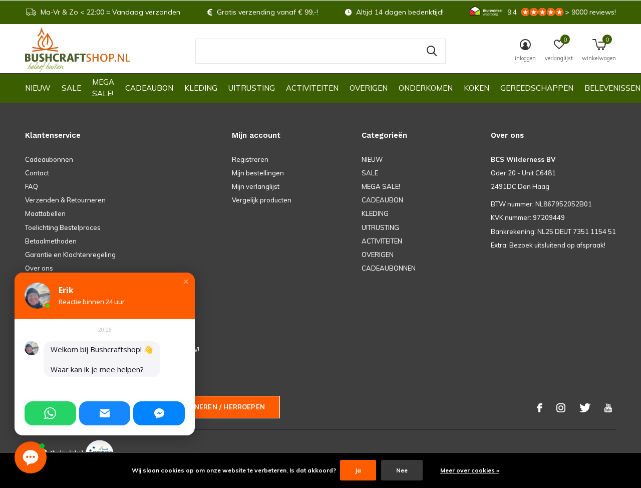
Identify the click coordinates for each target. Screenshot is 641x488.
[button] (186, 282)
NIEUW (38, 88)
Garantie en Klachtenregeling (70, 255)
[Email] (105, 413)
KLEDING (200, 88)
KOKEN (476, 88)
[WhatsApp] (50, 413)
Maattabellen (45, 213)
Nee (402, 470)
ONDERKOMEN (426, 88)
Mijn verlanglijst (255, 186)
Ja (358, 470)
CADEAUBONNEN (389, 268)
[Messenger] (159, 413)
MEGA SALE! (103, 87)
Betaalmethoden (51, 241)
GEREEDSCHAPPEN (536, 88)
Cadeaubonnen (49, 159)
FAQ (31, 186)
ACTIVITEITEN (312, 88)
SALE (71, 88)
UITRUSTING (251, 88)
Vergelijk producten (261, 200)
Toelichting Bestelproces (63, 227)
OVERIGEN (369, 88)
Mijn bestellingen (258, 173)
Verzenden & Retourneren (65, 200)
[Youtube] (608, 408)
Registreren (250, 159)
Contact (37, 173)
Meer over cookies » (469, 470)
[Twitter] (584, 408)
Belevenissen (612, 88)
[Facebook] (539, 408)
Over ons (39, 268)
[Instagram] (560, 408)
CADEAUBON (149, 88)
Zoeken (432, 51)
